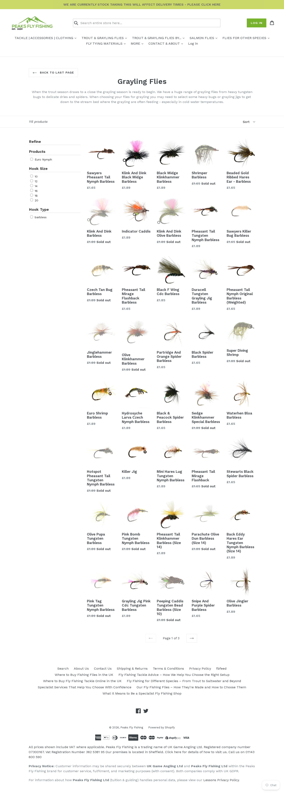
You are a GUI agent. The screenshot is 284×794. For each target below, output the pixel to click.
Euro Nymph (43, 159)
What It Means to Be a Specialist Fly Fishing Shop (142, 693)
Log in (256, 23)
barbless (40, 217)
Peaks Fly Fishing (131, 727)
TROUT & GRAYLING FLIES (103, 38)
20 (36, 200)
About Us (81, 668)
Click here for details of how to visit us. (196, 752)
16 (36, 190)
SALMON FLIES (202, 38)
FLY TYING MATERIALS (104, 43)
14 (35, 186)
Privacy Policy (200, 668)
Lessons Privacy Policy (221, 780)
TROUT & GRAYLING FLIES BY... (157, 38)
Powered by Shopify (161, 727)
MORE (136, 43)
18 (36, 195)
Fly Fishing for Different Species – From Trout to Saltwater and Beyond (184, 681)
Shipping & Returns (132, 668)
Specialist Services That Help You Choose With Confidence (84, 687)
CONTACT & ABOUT (164, 43)
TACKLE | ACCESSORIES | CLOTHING (44, 38)
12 (35, 181)
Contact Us (103, 668)
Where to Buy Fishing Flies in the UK (84, 675)
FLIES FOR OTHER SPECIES (244, 38)
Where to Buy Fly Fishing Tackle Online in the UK (82, 681)
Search (63, 668)
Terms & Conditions (168, 668)
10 (36, 176)
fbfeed (221, 668)
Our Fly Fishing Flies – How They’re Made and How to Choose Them (191, 687)
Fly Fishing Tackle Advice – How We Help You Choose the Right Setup (174, 675)
